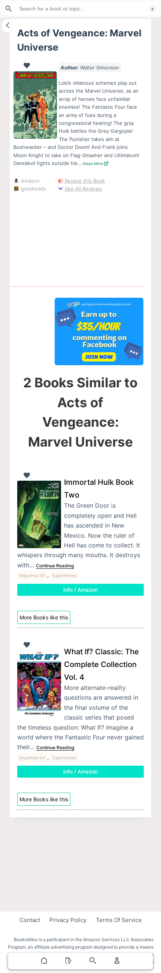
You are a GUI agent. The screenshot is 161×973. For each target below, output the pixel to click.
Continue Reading (55, 565)
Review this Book (84, 181)
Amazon (29, 181)
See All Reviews (82, 189)
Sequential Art (32, 575)
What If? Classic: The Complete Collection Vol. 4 (101, 664)
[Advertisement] (99, 238)
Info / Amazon (80, 589)
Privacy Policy (67, 920)
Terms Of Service (119, 920)
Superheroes (64, 575)
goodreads (32, 189)
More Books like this (43, 617)
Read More (93, 163)
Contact (29, 920)
